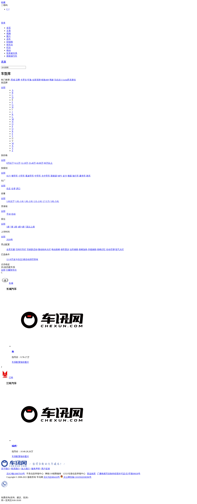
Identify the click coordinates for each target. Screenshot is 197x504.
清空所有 (34, 259)
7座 (11, 227)
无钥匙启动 (32, 249)
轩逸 (29, 80)
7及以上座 (30, 227)
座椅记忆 (101, 249)
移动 (8, 50)
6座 (23, 227)
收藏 (3, 2)
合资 (13, 188)
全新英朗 (36, 80)
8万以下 (10, 163)
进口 (18, 188)
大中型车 (45, 176)
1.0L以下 (10, 201)
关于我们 (5, 469)
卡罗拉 (23, 80)
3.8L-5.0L (54, 201)
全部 (3, 87)
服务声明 (35, 469)
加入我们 (25, 469)
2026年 (9, 239)
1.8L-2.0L (28, 201)
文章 (8, 31)
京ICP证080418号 (52, 477)
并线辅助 (92, 249)
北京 (3, 61)
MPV (59, 176)
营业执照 (91, 473)
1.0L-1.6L (19, 201)
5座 (8, 227)
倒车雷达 (65, 249)
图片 (8, 36)
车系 (14, 362)
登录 (3, 23)
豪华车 (82, 176)
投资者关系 (11, 53)
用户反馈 (45, 469)
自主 (8, 188)
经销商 (9, 42)
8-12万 (17, 163)
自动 (13, 214)
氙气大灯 (119, 249)
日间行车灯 (21, 249)
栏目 (8, 47)
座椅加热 (83, 249)
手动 (8, 214)
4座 (19, 227)
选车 (8, 39)
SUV (8, 176)
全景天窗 (10, 249)
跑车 (88, 176)
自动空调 (110, 249)
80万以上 (48, 163)
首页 (8, 28)
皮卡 (65, 176)
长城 (11, 283)
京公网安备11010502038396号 (77, 477)
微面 (70, 176)
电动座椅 (55, 249)
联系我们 (15, 469)
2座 (15, 227)
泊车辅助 (74, 249)
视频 (8, 33)
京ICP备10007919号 (15, 473)
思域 (13, 80)
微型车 (14, 176)
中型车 (37, 176)
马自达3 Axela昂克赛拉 (65, 80)
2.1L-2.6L (38, 201)
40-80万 (39, 163)
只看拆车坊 (11, 270)
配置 (18, 362)
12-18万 (24, 163)
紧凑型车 (29, 176)
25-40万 (32, 163)
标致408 (45, 80)
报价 (22, 362)
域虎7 (14, 446)
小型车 (21, 176)
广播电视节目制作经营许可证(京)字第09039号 (118, 473)
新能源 (54, 176)
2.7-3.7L (46, 201)
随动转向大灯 (44, 249)
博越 (51, 80)
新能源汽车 (11, 56)
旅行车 (75, 176)
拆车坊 (9, 45)
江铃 (11, 377)
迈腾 (18, 80)
